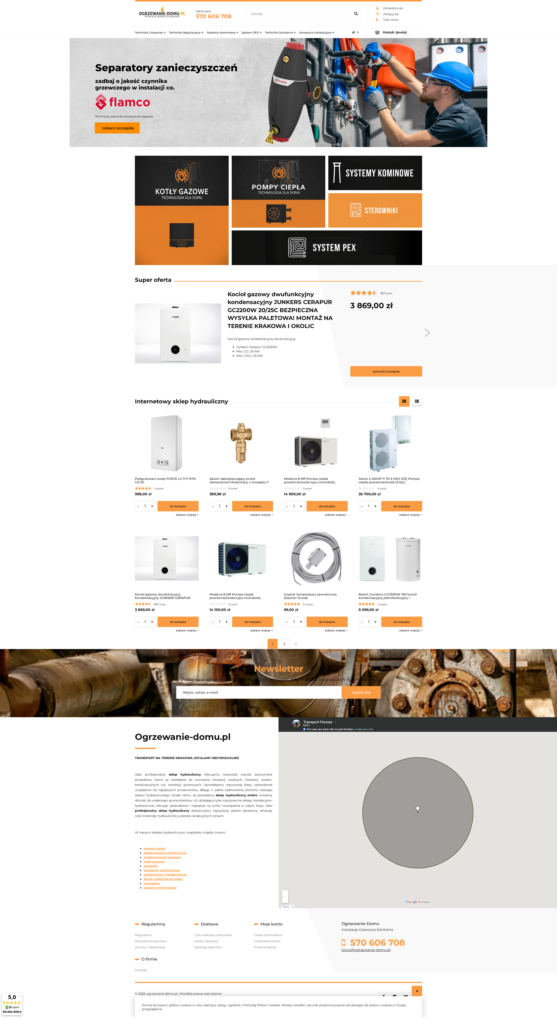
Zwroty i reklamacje (150, 947)
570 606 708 (214, 16)
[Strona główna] (162, 13)
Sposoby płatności (208, 947)
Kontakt (141, 970)
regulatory (152, 883)
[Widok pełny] (417, 401)
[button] (187, 514)
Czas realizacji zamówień (213, 935)
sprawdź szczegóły (386, 371)
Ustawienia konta (267, 941)
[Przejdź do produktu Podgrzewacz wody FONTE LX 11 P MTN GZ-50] (167, 443)
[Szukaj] (356, 14)
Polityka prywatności (151, 941)
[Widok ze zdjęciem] (404, 401)
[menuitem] (150, 32)
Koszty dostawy (206, 941)
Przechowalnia (265, 947)
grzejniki (151, 866)
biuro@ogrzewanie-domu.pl (366, 950)
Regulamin (143, 935)
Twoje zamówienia (268, 935)
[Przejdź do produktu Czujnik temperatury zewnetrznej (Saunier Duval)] (316, 558)
